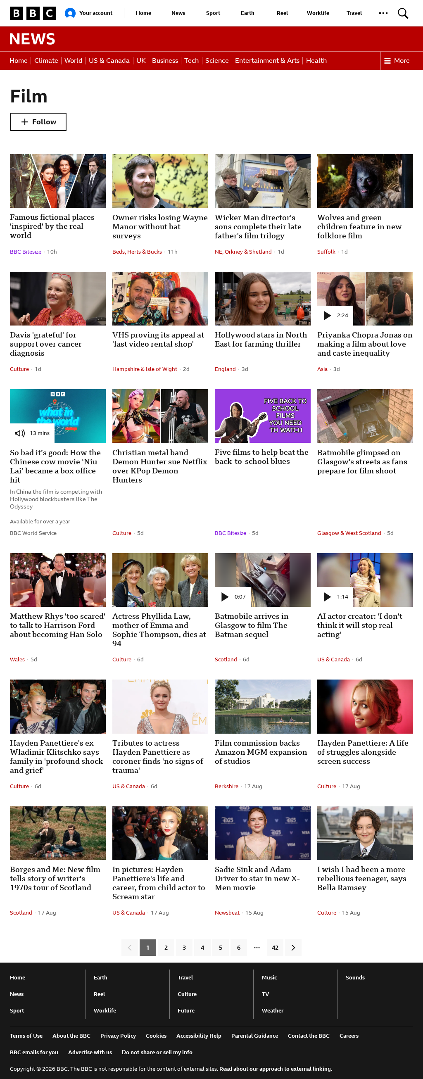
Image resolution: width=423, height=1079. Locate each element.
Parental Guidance (254, 1036)
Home (143, 13)
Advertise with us (90, 1052)
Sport (213, 13)
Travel (354, 13)
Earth (247, 13)
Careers (349, 1036)
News (178, 13)
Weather (272, 1011)
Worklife (318, 13)
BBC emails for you (34, 1052)
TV (265, 994)
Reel (282, 13)
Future (186, 1011)
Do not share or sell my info (157, 1052)
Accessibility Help (198, 1036)
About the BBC (71, 1036)
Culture (187, 994)
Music (269, 977)
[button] (383, 13)
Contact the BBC (309, 1036)
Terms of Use (26, 1036)
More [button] (402, 60)
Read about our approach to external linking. (276, 1069)
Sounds (355, 977)
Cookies (156, 1036)
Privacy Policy (118, 1036)
